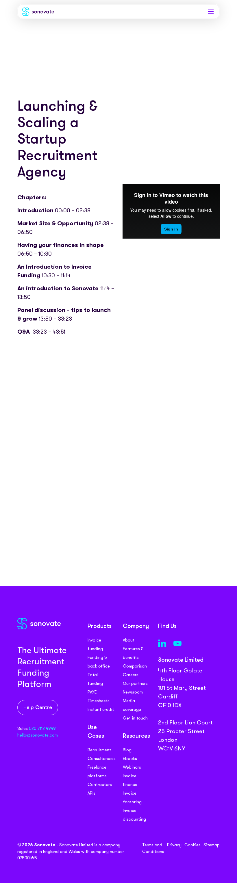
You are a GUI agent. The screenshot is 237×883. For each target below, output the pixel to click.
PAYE (92, 692)
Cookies (192, 845)
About (128, 640)
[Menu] (210, 11)
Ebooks (130, 758)
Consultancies (102, 758)
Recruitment (99, 750)
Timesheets (99, 701)
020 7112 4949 (42, 728)
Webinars (132, 767)
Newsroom (133, 692)
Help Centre (37, 708)
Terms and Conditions (153, 848)
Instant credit (101, 709)
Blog (127, 750)
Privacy (174, 845)
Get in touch (135, 718)
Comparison (135, 666)
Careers (130, 675)
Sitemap (211, 845)
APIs (91, 793)
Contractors (100, 784)
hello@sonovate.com (37, 735)
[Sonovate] (38, 13)
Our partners (135, 683)
